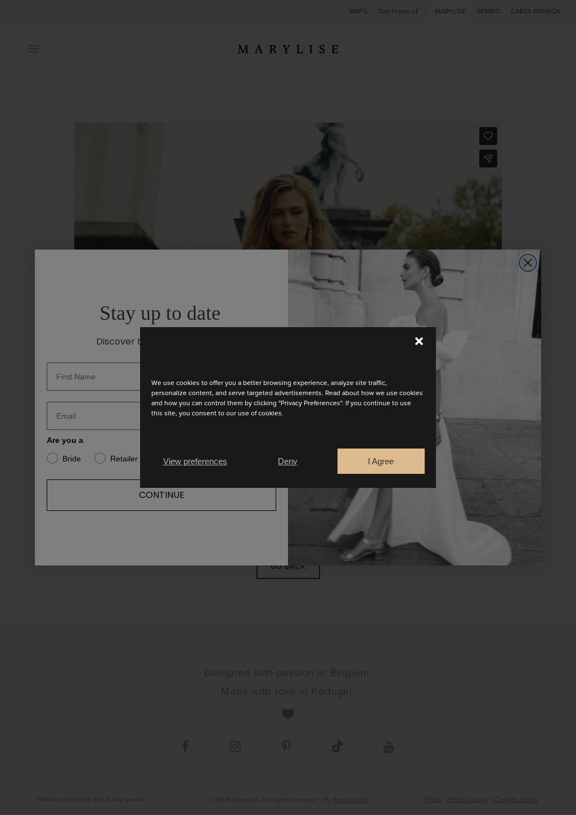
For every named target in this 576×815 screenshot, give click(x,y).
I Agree (381, 461)
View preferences (195, 461)
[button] (419, 341)
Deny (288, 461)
